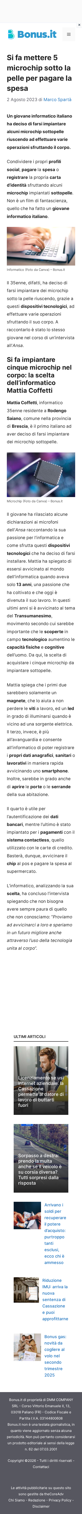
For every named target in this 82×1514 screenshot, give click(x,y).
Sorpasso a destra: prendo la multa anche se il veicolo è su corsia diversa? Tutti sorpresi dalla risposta (40, 1169)
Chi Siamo (16, 1500)
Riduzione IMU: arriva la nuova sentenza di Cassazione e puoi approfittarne (55, 1299)
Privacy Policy (60, 1500)
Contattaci (41, 1467)
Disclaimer (41, 1506)
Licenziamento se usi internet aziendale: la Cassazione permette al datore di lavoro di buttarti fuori (41, 1091)
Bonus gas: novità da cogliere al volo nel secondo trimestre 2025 (55, 1355)
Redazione (36, 1500)
